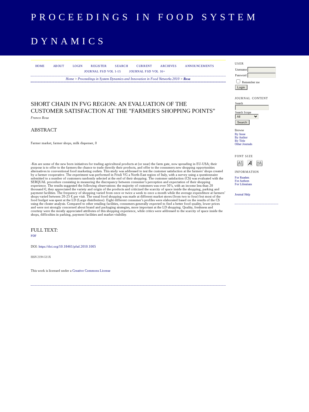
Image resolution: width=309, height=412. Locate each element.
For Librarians (243, 184)
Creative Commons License (91, 270)
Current (144, 66)
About (58, 66)
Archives (168, 66)
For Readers (242, 177)
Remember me (251, 82)
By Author (241, 137)
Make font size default (250, 162)
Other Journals (243, 144)
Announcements (199, 66)
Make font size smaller (240, 162)
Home (40, 66)
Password (241, 75)
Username (241, 69)
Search (121, 66)
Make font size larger (259, 162)
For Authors (242, 180)
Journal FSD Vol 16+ (147, 71)
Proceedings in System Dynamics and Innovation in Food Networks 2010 (129, 79)
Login (78, 66)
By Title (240, 140)
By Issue (240, 134)
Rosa (186, 79)
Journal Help (242, 194)
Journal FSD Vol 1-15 (102, 71)
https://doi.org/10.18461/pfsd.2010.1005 (67, 246)
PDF (34, 235)
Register (99, 66)
